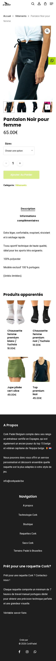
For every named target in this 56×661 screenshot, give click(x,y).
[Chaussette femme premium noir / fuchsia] (41, 312)
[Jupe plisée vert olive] (15, 369)
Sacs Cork (27, 542)
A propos (28, 505)
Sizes (8, 143)
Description (28, 208)
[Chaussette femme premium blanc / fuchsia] (15, 312)
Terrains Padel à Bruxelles (28, 550)
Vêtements (20, 16)
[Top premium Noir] (41, 369)
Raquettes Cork (28, 533)
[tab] (28, 209)
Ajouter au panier (21, 174)
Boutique (28, 524)
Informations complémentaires (28, 218)
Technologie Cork (28, 514)
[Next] (47, 107)
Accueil (7, 16)
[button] (51, 3)
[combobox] (19, 151)
